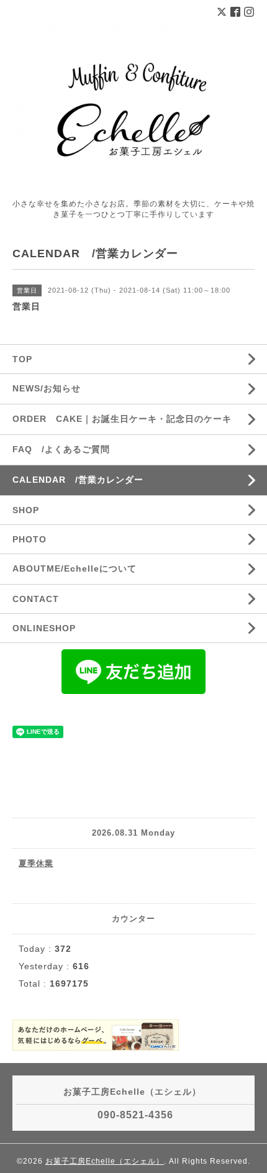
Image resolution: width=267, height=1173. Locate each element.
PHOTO (29, 539)
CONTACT (35, 599)
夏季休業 (36, 863)
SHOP (25, 510)
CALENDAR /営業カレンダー (77, 480)
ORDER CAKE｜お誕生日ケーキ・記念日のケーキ (122, 419)
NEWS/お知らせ (46, 388)
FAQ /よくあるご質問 (61, 449)
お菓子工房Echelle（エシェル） (104, 1161)
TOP (22, 359)
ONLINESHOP (44, 628)
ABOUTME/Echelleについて (74, 568)
